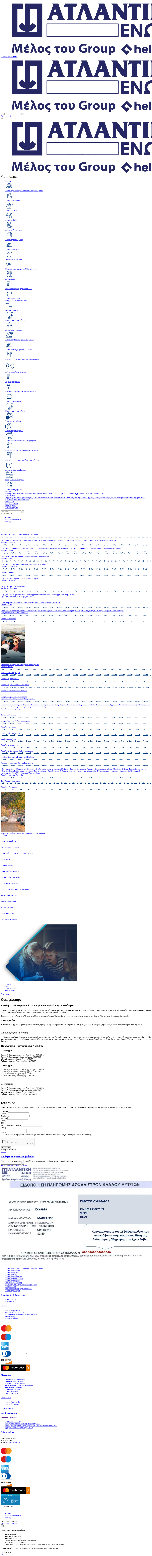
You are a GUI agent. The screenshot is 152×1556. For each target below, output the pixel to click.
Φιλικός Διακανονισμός (102, 498)
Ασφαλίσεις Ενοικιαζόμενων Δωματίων (19, 340)
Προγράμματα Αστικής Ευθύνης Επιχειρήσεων (22, 460)
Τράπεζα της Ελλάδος (13, 1422)
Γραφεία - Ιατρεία (11, 310)
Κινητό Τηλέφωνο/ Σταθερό (11, 1125)
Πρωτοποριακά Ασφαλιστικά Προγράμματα (20, 269)
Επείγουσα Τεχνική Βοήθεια (55, 498)
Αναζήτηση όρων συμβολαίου (17, 1156)
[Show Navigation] (2, 118)
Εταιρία (8, 492)
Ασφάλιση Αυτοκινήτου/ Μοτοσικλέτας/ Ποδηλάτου (24, 191)
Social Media (85, 494)
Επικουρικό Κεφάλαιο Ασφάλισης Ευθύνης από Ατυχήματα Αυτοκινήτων (31, 1426)
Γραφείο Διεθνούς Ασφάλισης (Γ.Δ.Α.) (19, 1428)
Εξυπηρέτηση (10, 496)
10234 (3, 1554)
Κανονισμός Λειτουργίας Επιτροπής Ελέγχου (64, 494)
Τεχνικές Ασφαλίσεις (12, 382)
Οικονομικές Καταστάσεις (38, 494)
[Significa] (7, 525)
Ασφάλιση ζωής (11, 220)
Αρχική (8, 984)
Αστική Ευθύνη (10, 279)
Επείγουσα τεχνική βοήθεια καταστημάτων (20, 391)
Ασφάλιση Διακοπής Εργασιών (16, 470)
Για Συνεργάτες (10, 506)
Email (3, 1128)
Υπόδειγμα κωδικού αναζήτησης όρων (14, 1165)
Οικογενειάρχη (10, 990)
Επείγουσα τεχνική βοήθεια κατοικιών (18, 289)
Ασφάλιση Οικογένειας (13, 230)
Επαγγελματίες (10, 1299)
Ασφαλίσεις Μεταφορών (14, 431)
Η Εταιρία (9, 494)
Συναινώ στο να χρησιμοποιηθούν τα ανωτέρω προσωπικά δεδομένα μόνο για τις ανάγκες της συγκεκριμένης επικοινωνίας (47, 1135)
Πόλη (3, 1121)
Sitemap (8, 522)
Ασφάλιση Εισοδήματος (14, 240)
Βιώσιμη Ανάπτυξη (96, 494)
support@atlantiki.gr (13, 1442)
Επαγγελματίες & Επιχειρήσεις (16, 301)
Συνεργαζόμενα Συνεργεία (35, 498)
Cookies (8, 518)
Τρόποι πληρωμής (133, 498)
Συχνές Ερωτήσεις (7, 913)
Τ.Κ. (2, 1123)
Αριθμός (4, 1118)
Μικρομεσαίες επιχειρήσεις (15, 320)
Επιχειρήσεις (9, 1301)
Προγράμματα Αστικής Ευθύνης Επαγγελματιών (22, 359)
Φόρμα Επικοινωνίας (12, 1402)
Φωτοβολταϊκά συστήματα (14, 480)
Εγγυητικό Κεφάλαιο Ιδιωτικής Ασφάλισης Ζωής (22, 1424)
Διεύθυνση (5, 1116)
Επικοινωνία (9, 502)
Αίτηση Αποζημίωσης (119, 498)
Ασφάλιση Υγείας (11, 210)
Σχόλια (3, 1132)
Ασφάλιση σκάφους (12, 249)
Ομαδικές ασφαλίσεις (13, 421)
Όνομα (3, 1114)
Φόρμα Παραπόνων (12, 1404)
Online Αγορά (6, 116)
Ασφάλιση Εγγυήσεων (13, 401)
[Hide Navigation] (2, 175)
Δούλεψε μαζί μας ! (12, 508)
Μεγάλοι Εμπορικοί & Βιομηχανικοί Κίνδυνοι (21, 450)
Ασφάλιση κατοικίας (12, 200)
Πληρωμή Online (11, 504)
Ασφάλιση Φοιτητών (12, 298)
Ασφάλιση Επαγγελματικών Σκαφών (18, 350)
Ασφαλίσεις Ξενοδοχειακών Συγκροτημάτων (21, 440)
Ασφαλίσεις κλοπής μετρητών (16, 372)
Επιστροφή (5, 994)
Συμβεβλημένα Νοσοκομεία (15, 498)
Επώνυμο (4, 1111)
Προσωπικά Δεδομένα (21, 500)
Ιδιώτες (8, 181)
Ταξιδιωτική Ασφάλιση (13, 259)
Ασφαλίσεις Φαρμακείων (14, 330)
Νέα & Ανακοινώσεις (20, 494)
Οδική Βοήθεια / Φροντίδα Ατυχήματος (80, 498)
